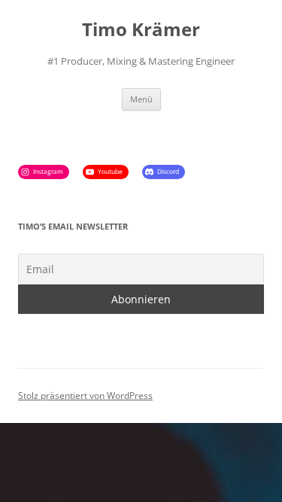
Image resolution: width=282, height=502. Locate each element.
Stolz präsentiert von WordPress (85, 395)
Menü (141, 99)
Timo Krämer (141, 29)
